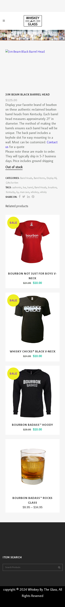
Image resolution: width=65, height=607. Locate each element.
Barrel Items (39, 178)
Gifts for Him (12, 183)
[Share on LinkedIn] (28, 196)
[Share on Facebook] (19, 196)
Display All (52, 178)
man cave (24, 192)
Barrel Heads (26, 178)
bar (24, 187)
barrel (30, 187)
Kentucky (10, 192)
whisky (43, 192)
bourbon (52, 187)
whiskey (35, 192)
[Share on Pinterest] (33, 196)
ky (17, 192)
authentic (16, 187)
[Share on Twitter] (23, 196)
